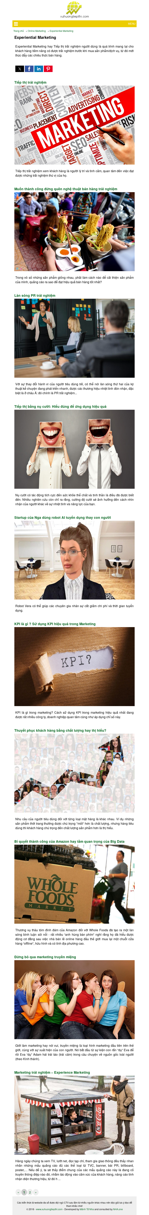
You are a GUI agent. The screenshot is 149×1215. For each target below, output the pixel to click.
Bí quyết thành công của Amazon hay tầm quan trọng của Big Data (69, 841)
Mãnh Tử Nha (87, 1209)
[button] (19, 69)
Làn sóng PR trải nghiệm (34, 295)
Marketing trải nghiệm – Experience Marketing (52, 1072)
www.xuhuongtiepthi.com (49, 1209)
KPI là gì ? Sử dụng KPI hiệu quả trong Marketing (55, 623)
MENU (131, 23)
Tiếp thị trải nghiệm (30, 82)
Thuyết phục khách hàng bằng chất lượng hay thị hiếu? (60, 730)
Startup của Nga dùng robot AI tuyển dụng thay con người (62, 517)
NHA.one (118, 1209)
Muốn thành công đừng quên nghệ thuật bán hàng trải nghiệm (65, 189)
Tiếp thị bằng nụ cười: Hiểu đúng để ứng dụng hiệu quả (60, 406)
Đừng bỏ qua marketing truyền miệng (45, 957)
